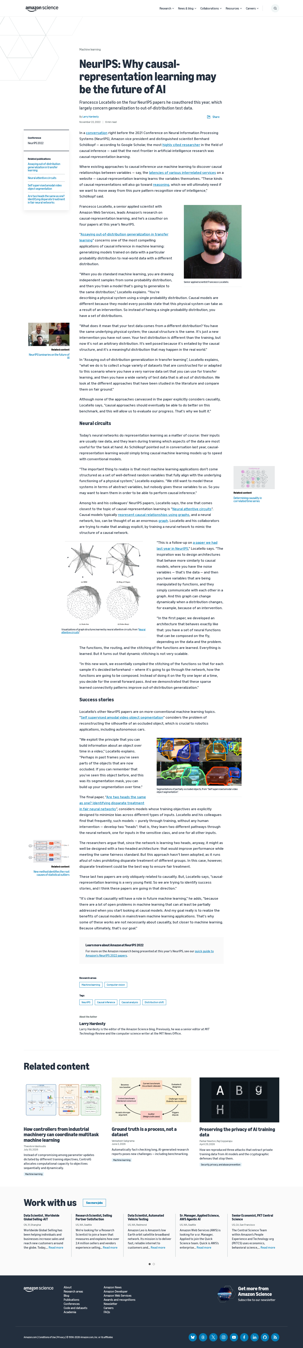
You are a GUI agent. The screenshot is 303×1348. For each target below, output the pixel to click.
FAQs (107, 1312)
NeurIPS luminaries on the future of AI (49, 356)
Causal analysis (130, 1002)
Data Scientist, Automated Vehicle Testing (146, 1217)
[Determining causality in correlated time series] (254, 477)
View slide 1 (150, 1264)
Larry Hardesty (92, 1023)
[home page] (42, 8)
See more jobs (94, 1202)
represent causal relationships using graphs (153, 514)
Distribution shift (154, 1002)
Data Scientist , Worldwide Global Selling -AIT (41, 1217)
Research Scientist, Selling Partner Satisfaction (94, 1217)
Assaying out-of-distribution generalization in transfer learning (44, 167)
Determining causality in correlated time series (248, 499)
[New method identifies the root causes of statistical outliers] (48, 851)
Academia (70, 1312)
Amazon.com (30, 1337)
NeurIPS (86, 1002)
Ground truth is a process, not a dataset (144, 1131)
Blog (66, 1295)
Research (165, 8)
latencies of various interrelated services (182, 172)
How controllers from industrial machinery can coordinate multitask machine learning (61, 1134)
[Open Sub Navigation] (173, 8)
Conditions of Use (47, 1337)
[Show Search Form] (275, 8)
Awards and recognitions (119, 1299)
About (68, 1287)
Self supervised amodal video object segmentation (45, 187)
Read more (56, 1247)
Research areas (73, 1291)
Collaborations (209, 8)
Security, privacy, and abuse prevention (220, 1164)
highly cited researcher (181, 144)
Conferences (72, 1303)
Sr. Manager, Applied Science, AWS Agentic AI (200, 1217)
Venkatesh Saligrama (123, 1140)
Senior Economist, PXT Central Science (252, 1217)
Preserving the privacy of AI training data (237, 1131)
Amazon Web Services (118, 1295)
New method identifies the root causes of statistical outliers (51, 873)
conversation (96, 132)
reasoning (161, 184)
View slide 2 (154, 1264)
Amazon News (113, 1287)
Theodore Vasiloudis (35, 1146)
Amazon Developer (116, 1291)
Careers (251, 8)
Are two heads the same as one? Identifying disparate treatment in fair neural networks (46, 199)
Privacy (61, 1337)
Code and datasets (75, 1307)
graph (163, 520)
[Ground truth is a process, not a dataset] (151, 1099)
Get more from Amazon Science (255, 1291)
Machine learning (90, 49)
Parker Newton (208, 1141)
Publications (71, 1299)
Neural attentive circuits (42, 178)
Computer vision (116, 984)
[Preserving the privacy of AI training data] (239, 1099)
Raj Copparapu (225, 1141)
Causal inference (106, 1002)
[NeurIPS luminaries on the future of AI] (48, 334)
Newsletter (110, 1303)
